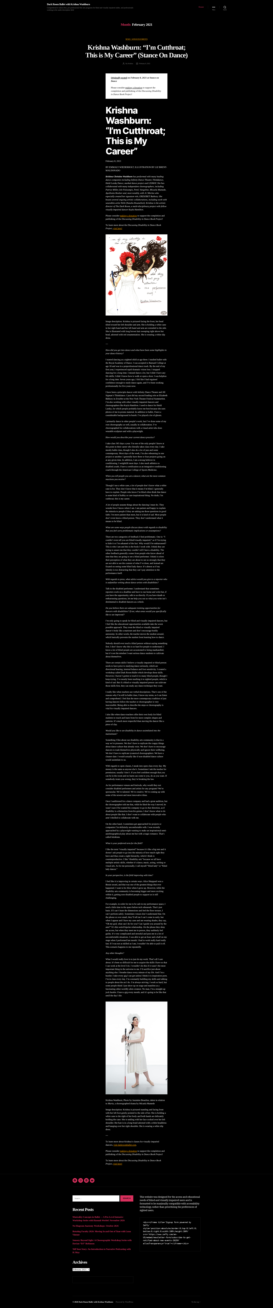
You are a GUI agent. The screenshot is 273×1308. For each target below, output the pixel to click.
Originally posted (119, 77)
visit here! (117, 228)
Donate (201, 7)
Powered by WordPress (124, 1302)
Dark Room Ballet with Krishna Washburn (68, 4)
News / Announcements (137, 39)
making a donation (133, 87)
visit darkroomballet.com (124, 1145)
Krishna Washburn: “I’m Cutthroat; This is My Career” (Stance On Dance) (136, 51)
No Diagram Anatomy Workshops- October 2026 (96, 1226)
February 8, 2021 (144, 63)
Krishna (130, 63)
